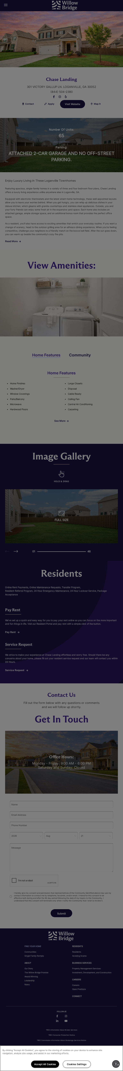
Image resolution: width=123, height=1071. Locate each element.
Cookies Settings (76, 1064)
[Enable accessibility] (116, 1064)
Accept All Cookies (45, 1064)
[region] (61, 1058)
